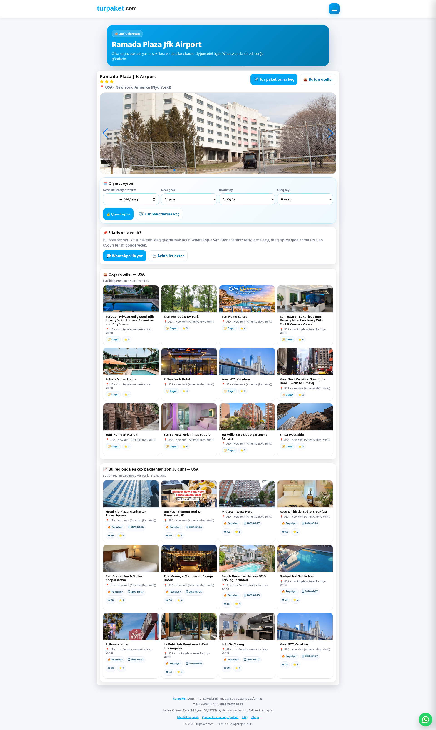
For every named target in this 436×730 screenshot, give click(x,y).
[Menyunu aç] (334, 8)
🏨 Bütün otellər (318, 79)
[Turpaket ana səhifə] (116, 9)
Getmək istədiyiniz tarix (119, 190)
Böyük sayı (226, 190)
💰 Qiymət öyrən (118, 214)
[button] (105, 133)
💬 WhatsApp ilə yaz (125, 255)
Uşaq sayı (283, 190)
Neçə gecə (168, 190)
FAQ (245, 717)
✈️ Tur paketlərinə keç (274, 79)
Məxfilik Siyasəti (188, 717)
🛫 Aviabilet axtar (168, 255)
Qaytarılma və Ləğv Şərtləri (220, 717)
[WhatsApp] (425, 719)
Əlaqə (255, 717)
